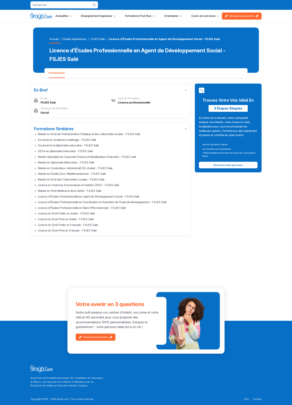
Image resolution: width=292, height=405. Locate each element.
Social (45, 112)
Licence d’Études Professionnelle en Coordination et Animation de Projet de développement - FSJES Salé (102, 202)
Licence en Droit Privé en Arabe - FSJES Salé (66, 219)
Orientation (171, 16)
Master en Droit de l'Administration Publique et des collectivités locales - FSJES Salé (89, 134)
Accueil (53, 39)
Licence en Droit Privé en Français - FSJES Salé (67, 230)
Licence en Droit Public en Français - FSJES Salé (68, 225)
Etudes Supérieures (74, 39)
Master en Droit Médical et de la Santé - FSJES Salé (69, 190)
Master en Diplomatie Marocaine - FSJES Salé (66, 162)
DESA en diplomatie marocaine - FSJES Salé (65, 151)
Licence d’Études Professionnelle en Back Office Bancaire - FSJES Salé (82, 208)
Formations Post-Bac (138, 16)
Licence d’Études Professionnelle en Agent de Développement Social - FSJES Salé (88, 196)
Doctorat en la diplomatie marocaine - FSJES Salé (68, 145)
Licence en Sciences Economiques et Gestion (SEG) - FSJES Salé (78, 185)
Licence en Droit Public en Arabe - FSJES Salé (66, 213)
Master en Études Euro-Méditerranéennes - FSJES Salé (72, 173)
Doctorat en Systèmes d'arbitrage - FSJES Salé (67, 139)
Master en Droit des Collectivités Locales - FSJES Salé (71, 179)
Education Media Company (72, 385)
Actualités (61, 16)
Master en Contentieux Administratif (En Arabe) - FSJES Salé (75, 168)
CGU (246, 399)
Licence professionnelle (134, 102)
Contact (257, 399)
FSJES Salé (97, 39)
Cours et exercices (203, 16)
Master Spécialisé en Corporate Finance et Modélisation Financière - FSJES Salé (87, 157)
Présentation (57, 72)
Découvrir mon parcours (241, 16)
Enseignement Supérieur (96, 16)
